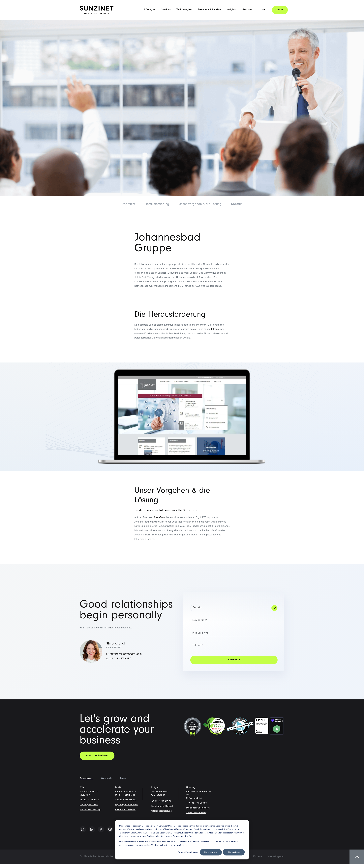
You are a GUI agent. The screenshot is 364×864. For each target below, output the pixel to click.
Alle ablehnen (234, 852)
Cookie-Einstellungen (188, 852)
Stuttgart (155, 787)
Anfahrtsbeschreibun (125, 810)
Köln (82, 787)
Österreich (106, 778)
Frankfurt (119, 787)
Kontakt (279, 10)
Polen (123, 778)
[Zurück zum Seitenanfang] (356, 857)
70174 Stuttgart (158, 795)
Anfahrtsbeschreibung (90, 810)
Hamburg (190, 787)
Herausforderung (157, 204)
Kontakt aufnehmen (97, 756)
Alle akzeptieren (211, 852)
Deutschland (86, 778)
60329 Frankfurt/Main (125, 795)
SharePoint (160, 517)
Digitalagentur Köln (89, 805)
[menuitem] (257, 856)
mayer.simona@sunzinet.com (125, 654)
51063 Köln (85, 795)
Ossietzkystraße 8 (159, 792)
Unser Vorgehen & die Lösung (200, 204)
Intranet (215, 329)
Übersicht (128, 204)
